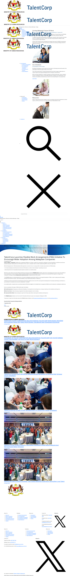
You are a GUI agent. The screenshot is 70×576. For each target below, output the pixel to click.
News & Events (5, 241)
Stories (4, 242)
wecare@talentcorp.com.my (47, 526)
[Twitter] (60, 521)
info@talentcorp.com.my (46, 522)
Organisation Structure (7, 227)
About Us (22, 29)
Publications (5, 238)
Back (5, 305)
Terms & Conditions (37, 575)
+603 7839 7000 (13, 540)
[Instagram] (54, 515)
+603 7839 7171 (13, 542)
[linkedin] (54, 527)
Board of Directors (6, 225)
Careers (4, 229)
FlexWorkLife (22, 573)
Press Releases (5, 239)
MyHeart (15, 573)
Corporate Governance (7, 228)
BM (21, 28)
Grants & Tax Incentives (7, 231)
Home (5, 247)
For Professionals (6, 233)
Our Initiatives (23, 63)
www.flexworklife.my (53, 298)
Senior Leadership (6, 226)
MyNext (18, 573)
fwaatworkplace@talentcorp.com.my (40, 298)
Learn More (34, 45)
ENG (20, 28)
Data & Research (6, 236)
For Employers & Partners (7, 235)
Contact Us (22, 119)
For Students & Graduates (7, 234)
